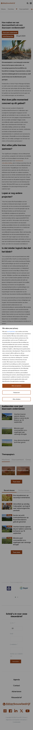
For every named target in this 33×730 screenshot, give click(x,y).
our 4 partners (11, 331)
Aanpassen (16, 392)
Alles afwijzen (16, 399)
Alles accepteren (16, 386)
